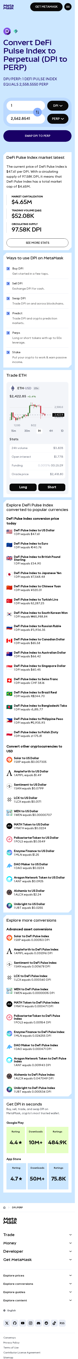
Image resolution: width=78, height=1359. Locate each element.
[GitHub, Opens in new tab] (14, 1323)
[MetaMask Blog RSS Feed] (62, 1323)
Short (52, 487)
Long (23, 487)
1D (62, 431)
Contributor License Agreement (21, 1352)
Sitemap (8, 1357)
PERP (56, 118)
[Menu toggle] (68, 6)
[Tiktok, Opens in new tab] (54, 1323)
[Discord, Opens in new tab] (38, 1323)
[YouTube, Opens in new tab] (22, 1323)
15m (13, 431)
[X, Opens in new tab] (6, 1323)
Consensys (9, 1337)
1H (39, 431)
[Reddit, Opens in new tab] (46, 1323)
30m (27, 431)
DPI (55, 105)
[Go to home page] (4, 1207)
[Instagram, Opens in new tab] (30, 1323)
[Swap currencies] (37, 112)
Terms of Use (11, 1347)
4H (51, 431)
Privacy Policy (11, 1342)
